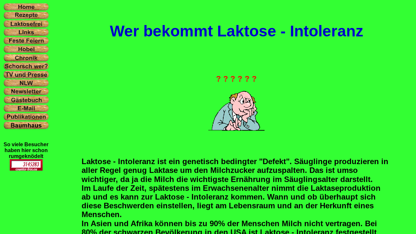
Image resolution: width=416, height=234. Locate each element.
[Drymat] (26, 169)
